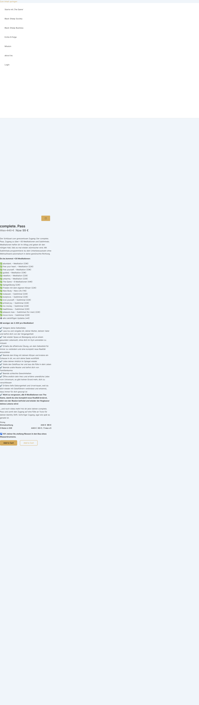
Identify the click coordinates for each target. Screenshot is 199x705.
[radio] (25, 424)
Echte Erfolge (11, 37)
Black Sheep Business (14, 28)
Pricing (2, 422)
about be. (9, 55)
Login (7, 65)
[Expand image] (45, 218)
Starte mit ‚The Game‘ (14, 9)
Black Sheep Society (13, 18)
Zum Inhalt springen (8, 1)
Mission (8, 46)
